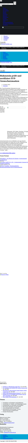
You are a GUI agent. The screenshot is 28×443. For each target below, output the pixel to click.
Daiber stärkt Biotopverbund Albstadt (11, 393)
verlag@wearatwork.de (9, 422)
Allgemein (5, 53)
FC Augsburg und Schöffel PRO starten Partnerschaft (15, 388)
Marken (4, 57)
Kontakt (5, 39)
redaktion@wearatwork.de (10, 432)
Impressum (5, 436)
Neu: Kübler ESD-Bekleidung (10, 397)
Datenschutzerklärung (8, 438)
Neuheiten (5, 58)
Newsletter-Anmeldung (5, 61)
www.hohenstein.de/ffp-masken (7, 153)
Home (4, 52)
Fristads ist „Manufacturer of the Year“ (11, 386)
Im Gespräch (6, 54)
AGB (4, 437)
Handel (4, 56)
